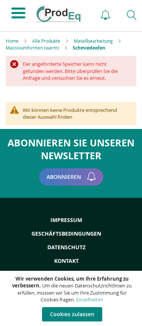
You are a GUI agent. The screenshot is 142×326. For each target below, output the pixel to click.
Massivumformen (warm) (33, 48)
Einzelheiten (89, 299)
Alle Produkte (46, 41)
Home (13, 41)
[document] (71, 298)
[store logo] (61, 14)
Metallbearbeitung (94, 41)
